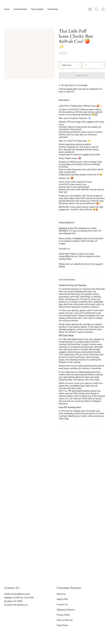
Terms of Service (65, 620)
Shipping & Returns (66, 609)
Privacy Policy (63, 615)
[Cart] (103, 9)
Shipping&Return (67, 222)
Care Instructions (67, 279)
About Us (61, 594)
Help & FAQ (62, 599)
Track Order (62, 625)
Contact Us (62, 604)
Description (64, 100)
